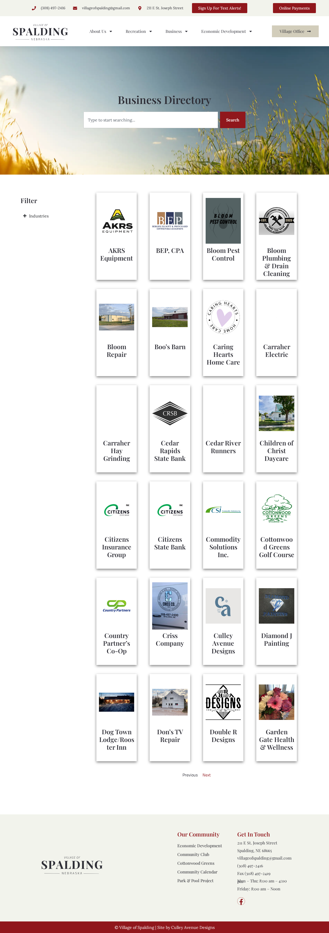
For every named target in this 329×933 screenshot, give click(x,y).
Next (207, 775)
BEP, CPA (170, 250)
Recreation (136, 31)
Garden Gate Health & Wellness (276, 739)
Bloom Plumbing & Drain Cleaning (276, 262)
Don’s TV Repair (170, 735)
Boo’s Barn (170, 346)
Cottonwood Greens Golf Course (276, 547)
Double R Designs (223, 735)
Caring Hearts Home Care (223, 354)
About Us (97, 31)
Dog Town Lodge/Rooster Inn (116, 739)
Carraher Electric (276, 350)
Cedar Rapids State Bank (170, 450)
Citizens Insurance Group (116, 547)
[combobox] (151, 120)
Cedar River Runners (223, 447)
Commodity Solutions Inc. (223, 547)
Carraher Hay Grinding (116, 450)
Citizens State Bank (170, 543)
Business (174, 31)
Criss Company (170, 639)
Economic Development (223, 31)
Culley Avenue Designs (223, 643)
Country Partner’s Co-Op (116, 643)
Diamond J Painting (276, 639)
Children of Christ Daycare (277, 450)
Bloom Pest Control (223, 254)
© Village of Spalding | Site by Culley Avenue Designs (165, 927)
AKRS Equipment (116, 254)
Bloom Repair (116, 350)
